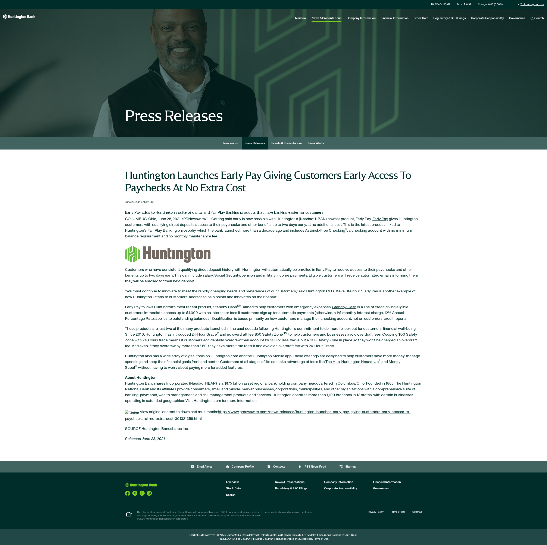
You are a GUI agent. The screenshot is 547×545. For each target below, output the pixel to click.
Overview (300, 18)
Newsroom (230, 143)
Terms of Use (398, 512)
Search (539, 18)
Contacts (276, 466)
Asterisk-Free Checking (325, 231)
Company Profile (240, 466)
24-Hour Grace (204, 334)
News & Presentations (326, 18)
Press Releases (254, 143)
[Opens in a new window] (167, 253)
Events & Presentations (286, 143)
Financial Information (395, 18)
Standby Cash (344, 307)
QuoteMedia (233, 535)
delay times (316, 535)
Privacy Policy (376, 512)
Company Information (361, 18)
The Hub (332, 362)
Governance (517, 18)
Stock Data (421, 18)
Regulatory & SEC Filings (449, 18)
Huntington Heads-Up (360, 362)
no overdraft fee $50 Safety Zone (255, 334)
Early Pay (380, 219)
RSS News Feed (312, 466)
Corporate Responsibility (487, 18)
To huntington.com (530, 4)
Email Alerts (316, 143)
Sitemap (347, 466)
